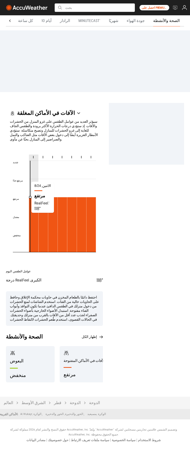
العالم (8, 403)
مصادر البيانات (36, 440)
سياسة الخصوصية (123, 440)
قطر (57, 403)
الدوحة (94, 403)
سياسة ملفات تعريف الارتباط (89, 440)
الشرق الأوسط (34, 403)
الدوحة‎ (75, 403)
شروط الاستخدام (149, 440)
